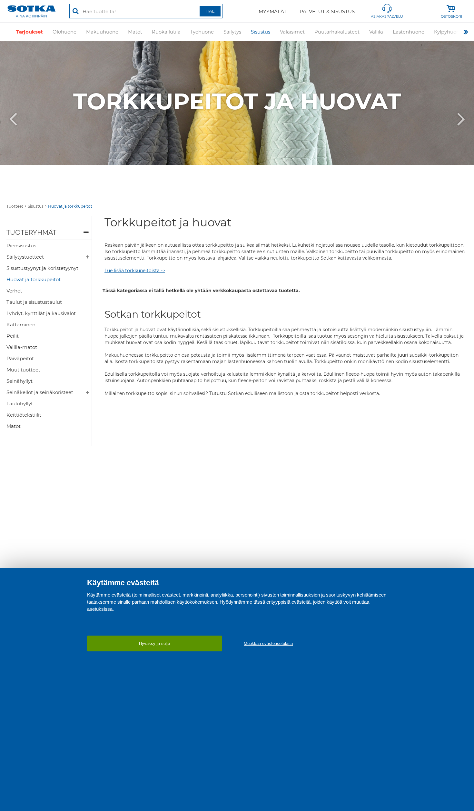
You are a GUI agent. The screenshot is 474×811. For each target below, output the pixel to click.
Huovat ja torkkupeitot (70, 206)
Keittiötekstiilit (23, 415)
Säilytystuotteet (25, 257)
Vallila (376, 32)
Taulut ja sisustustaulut (34, 302)
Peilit (12, 336)
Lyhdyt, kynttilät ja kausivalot (41, 313)
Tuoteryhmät (31, 232)
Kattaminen (20, 324)
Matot (135, 32)
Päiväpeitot (20, 358)
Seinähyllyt (19, 381)
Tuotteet (14, 206)
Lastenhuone (408, 32)
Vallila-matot (21, 347)
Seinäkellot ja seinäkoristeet (39, 392)
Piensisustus (21, 245)
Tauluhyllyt (19, 404)
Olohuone (64, 32)
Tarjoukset (29, 32)
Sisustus (260, 32)
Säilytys (232, 32)
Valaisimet (292, 32)
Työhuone (202, 32)
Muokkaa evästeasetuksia (268, 643)
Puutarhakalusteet (337, 32)
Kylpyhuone (448, 32)
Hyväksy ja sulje (154, 643)
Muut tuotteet (23, 370)
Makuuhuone (102, 32)
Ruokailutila (166, 32)
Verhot (14, 291)
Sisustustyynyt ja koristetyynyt (42, 268)
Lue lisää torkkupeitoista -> (134, 270)
